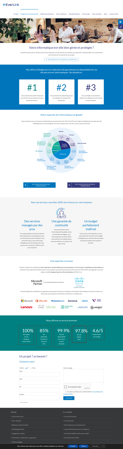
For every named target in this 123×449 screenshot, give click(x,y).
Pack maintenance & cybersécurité (74, 425)
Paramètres (95, 446)
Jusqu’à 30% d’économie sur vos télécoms (77, 429)
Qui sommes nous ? (18, 416)
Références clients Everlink (20, 425)
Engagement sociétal (18, 433)
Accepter (72, 446)
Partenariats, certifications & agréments (24, 437)
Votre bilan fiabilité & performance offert (76, 433)
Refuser (83, 446)
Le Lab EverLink (69, 421)
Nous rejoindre (16, 421)
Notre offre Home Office (71, 437)
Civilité (21, 368)
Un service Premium (70, 416)
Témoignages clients (18, 429)
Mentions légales (17, 442)
